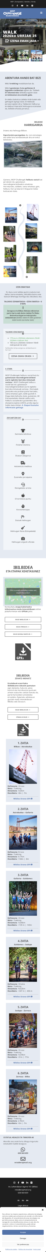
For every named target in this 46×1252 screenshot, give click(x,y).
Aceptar (23, 1232)
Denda (33, 2)
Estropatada (19, 2)
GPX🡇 (30, 798)
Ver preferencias (23, 1244)
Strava (24, 798)
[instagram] (14, 1183)
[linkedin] (27, 1183)
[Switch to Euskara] (23, 1200)
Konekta (27, 2)
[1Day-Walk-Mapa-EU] (23, 141)
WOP (12, 2)
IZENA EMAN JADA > (24, 41)
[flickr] (31, 1183)
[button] (43, 1210)
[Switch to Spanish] (19, 1200)
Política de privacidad (25, 1249)
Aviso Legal (37, 1249)
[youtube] (22, 1183)
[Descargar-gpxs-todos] (23, 644)
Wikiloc (17, 798)
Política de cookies (11, 1249)
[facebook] (18, 1183)
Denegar (23, 1238)
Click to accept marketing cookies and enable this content (23, 591)
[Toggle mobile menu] (41, 13)
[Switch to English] (27, 1200)
